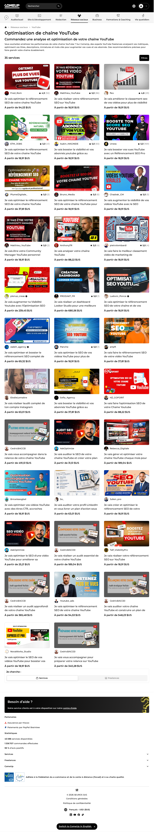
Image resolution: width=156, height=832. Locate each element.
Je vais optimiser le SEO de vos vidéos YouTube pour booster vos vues (25, 661)
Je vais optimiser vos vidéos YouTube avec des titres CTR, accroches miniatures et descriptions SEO (27, 508)
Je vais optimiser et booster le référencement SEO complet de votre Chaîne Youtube (24, 356)
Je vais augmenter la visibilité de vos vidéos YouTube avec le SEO (126, 202)
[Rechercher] (59, 6)
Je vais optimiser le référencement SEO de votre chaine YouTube (26, 151)
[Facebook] (79, 814)
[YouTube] (75, 814)
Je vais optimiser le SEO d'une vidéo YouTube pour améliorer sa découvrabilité (27, 559)
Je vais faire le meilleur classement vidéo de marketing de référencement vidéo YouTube (125, 255)
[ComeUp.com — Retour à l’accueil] (12, 6)
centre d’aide (70, 708)
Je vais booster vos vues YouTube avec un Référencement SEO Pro (124, 151)
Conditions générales (77, 798)
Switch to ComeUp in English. (75, 826)
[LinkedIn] (71, 814)
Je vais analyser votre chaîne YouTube (72, 253)
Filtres (144, 58)
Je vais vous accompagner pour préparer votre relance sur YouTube (76, 659)
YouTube (36, 27)
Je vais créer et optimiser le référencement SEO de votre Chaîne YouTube (122, 508)
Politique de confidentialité (77, 803)
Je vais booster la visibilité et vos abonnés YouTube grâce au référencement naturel (74, 407)
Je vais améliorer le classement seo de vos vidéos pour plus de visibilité (125, 100)
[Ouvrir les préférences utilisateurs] (146, 6)
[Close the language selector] (94, 826)
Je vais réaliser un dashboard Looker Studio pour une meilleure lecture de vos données (75, 305)
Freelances (113, 678)
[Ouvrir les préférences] (134, 6)
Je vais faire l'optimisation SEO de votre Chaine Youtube (124, 405)
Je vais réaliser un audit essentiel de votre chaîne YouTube (76, 557)
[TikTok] (83, 814)
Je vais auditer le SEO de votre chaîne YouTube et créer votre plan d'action (76, 458)
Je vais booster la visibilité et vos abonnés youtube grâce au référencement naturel (74, 153)
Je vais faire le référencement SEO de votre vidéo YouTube (125, 354)
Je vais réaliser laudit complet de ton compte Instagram (25, 405)
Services (43, 678)
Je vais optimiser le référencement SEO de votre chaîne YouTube (26, 100)
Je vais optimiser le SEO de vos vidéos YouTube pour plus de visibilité (73, 356)
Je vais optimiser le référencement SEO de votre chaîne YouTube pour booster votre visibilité (75, 204)
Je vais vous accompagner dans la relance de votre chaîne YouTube (26, 456)
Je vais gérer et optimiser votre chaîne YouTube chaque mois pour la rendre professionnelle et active (125, 458)
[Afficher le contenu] (147, 754)
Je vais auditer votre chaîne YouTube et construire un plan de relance (124, 610)
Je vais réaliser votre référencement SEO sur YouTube (76, 100)
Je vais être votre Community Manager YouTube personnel (23, 253)
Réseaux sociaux (19, 27)
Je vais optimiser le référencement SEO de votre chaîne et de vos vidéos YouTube (125, 305)
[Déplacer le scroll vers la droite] (6, 17)
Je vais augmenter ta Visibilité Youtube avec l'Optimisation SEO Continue (25, 305)
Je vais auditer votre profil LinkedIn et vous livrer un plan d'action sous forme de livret (76, 508)
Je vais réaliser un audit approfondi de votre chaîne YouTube (26, 608)
